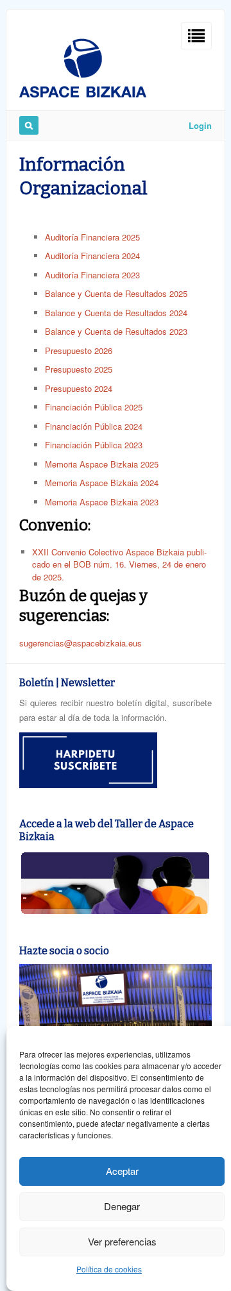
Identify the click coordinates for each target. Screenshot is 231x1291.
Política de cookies (109, 1268)
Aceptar (122, 1170)
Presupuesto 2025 (78, 369)
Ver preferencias (122, 1241)
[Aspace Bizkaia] (82, 94)
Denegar (122, 1206)
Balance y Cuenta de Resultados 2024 (116, 313)
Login (200, 125)
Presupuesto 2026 (78, 350)
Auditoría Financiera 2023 (92, 275)
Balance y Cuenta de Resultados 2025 (116, 293)
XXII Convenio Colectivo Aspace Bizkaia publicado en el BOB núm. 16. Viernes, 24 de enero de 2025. (119, 564)
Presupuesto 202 (76, 388)
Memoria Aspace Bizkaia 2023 (101, 502)
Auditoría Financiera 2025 (92, 237)
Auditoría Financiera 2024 (92, 255)
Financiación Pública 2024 (93, 426)
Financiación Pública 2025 (93, 407)
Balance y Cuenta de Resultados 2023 (116, 331)
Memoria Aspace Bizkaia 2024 (101, 483)
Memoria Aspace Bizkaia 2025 (101, 464)
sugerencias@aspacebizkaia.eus (80, 643)
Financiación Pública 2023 (93, 445)
